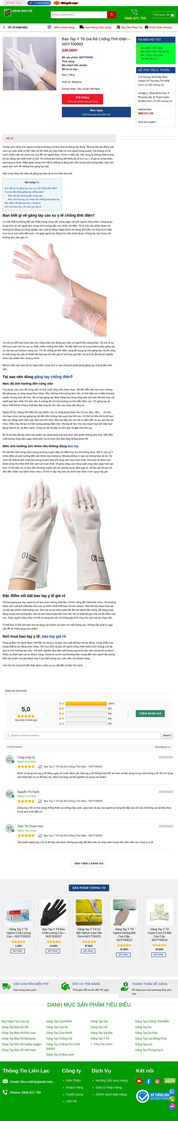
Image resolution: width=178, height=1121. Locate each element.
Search (167, 735)
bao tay (73, 446)
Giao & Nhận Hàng (109, 1087)
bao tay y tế (86, 158)
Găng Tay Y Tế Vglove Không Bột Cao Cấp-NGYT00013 (124, 934)
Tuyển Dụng (74, 1094)
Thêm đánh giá (150, 713)
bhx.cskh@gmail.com (37, 1081)
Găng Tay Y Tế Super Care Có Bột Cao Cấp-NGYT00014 (159, 934)
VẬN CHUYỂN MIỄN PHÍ (30, 984)
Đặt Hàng (82, 97)
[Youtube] (139, 1080)
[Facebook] (148, 1080)
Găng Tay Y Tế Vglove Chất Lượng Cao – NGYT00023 (18, 933)
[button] (164, 14)
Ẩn (37, 182)
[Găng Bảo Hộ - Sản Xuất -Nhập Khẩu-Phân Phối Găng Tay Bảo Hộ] (24, 14)
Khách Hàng (74, 1087)
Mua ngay (96, 110)
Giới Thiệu (73, 1080)
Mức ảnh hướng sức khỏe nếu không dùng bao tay (34, 199)
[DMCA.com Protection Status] (169, 1080)
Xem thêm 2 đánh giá (89, 863)
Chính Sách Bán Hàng (111, 1094)
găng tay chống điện (52, 377)
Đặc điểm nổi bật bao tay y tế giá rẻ (23, 203)
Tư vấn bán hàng (41, 3)
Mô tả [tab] (9, 138)
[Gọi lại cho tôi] (172, 1098)
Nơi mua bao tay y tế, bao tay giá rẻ (23, 206)
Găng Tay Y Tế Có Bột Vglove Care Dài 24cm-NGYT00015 (89, 933)
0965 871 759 (145, 113)
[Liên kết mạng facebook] (172, 1105)
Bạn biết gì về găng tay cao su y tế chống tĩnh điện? (31, 188)
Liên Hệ (71, 1101)
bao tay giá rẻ (54, 636)
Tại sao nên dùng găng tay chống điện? (24, 192)
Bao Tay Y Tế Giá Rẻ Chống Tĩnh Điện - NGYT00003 (73, 766)
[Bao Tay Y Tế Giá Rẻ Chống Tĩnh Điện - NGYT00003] (40, 766)
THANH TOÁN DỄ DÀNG (149, 984)
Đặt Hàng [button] (17, 951)
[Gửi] (111, 14)
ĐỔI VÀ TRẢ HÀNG (86, 984)
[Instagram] (158, 1080)
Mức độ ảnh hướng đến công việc (25, 195)
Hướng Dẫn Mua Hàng (111, 1080)
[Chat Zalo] (172, 1091)
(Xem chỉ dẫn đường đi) (151, 84)
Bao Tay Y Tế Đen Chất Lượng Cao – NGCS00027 (53, 933)
